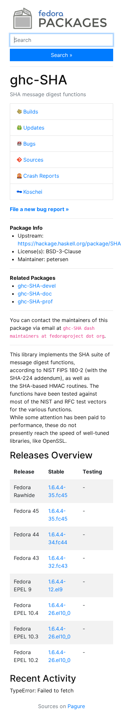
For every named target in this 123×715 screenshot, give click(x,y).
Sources (33, 159)
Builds (30, 111)
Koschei (32, 191)
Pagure (76, 706)
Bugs (29, 143)
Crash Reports (41, 175)
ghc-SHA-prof (35, 301)
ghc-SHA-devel (37, 285)
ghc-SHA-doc (35, 293)
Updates (33, 127)
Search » (61, 55)
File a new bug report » (39, 209)
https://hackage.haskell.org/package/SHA (69, 243)
